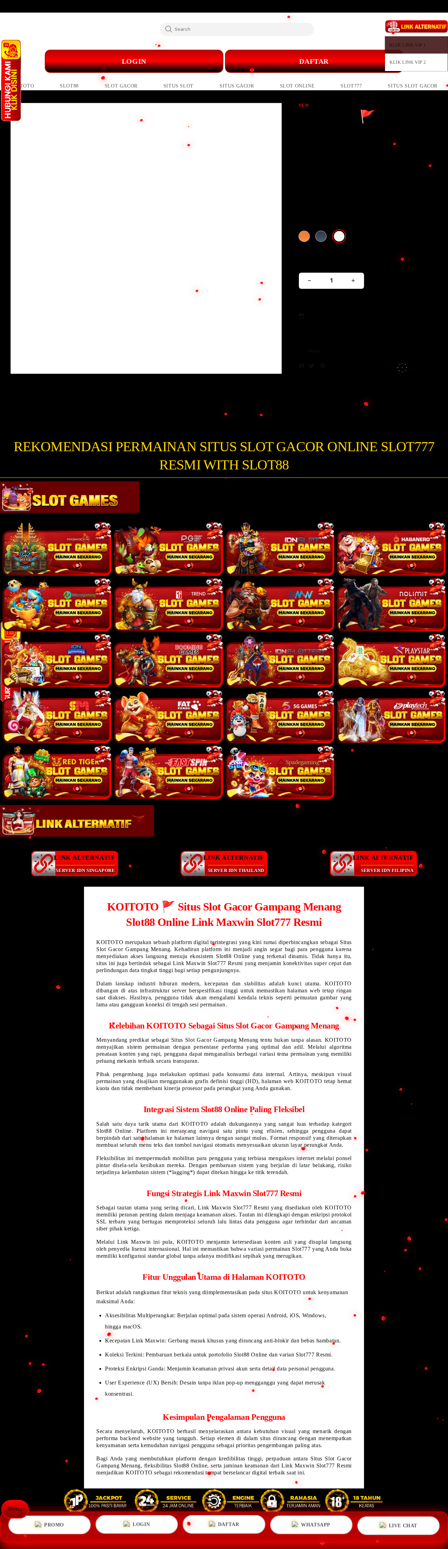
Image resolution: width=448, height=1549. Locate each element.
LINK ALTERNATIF (84, 863)
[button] (22, 86)
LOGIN (141, 1524)
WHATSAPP (315, 1526)
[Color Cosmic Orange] (304, 236)
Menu (15, 1509)
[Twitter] (313, 367)
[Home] (150, 61)
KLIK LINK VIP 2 (408, 62)
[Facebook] (303, 367)
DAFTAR (314, 61)
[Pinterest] (324, 367)
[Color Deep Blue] (321, 236)
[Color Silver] (339, 236)
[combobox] (237, 29)
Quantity (310, 263)
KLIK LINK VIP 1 (408, 45)
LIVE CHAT (403, 1527)
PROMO (54, 1524)
